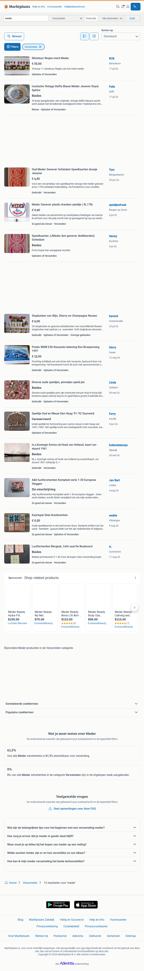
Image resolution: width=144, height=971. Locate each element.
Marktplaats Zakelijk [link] (41, 919)
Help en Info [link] (96, 919)
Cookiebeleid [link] (71, 926)
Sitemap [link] (131, 936)
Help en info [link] (38, 6)
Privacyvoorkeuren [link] (96, 926)
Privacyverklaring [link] (47, 926)
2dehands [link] (95, 936)
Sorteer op (107, 30)
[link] (16, 6)
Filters (14, 46)
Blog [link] (20, 919)
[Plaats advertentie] (135, 6)
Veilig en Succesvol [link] (72, 919)
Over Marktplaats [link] (19, 936)
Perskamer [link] (60, 936)
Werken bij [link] (41, 936)
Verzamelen (31, 46)
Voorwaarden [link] (54, 6)
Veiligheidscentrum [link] (74, 6)
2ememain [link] (113, 936)
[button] (122, 6)
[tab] (84, 36)
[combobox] (26, 18)
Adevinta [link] (77, 936)
